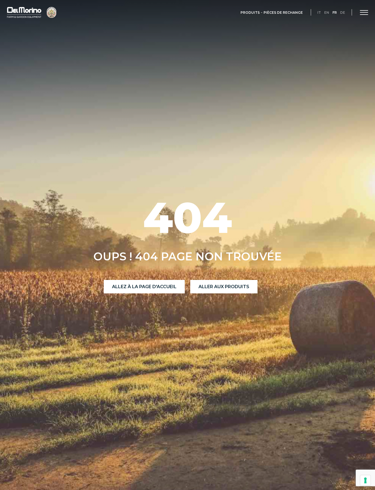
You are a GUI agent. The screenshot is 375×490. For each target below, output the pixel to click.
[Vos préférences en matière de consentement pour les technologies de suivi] (365, 480)
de (342, 12)
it (319, 12)
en (326, 12)
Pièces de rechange (283, 12)
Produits (250, 12)
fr (334, 12)
